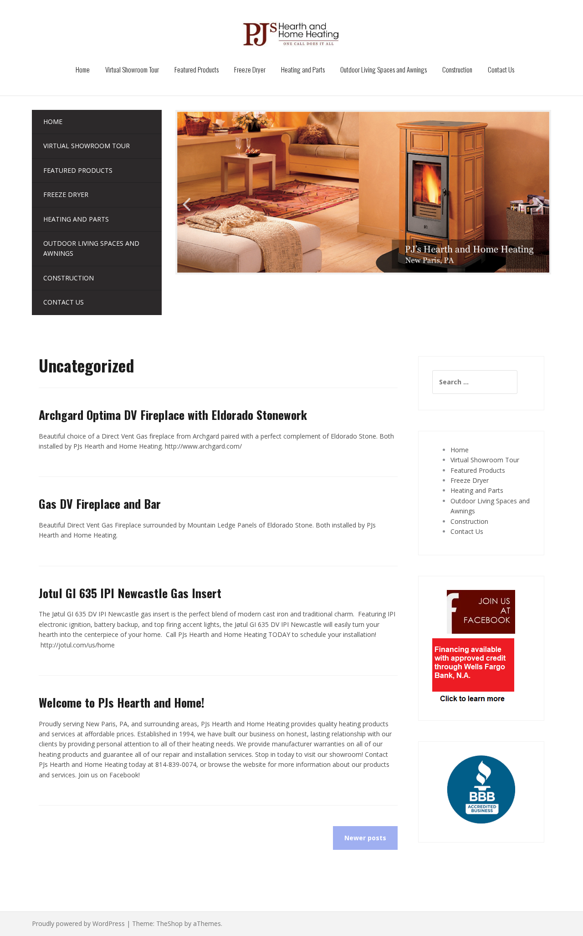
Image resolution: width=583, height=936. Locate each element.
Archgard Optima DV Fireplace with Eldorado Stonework (173, 415)
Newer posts (365, 837)
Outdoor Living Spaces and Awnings (383, 69)
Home (83, 69)
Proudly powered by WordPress (78, 923)
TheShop (169, 923)
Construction (457, 69)
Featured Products (196, 69)
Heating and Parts (303, 69)
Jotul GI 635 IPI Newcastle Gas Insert (130, 593)
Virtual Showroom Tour (132, 69)
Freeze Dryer (250, 69)
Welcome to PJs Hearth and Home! (122, 702)
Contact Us (501, 69)
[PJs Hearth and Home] (292, 33)
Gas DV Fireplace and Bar (100, 503)
